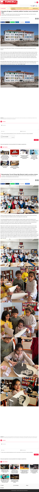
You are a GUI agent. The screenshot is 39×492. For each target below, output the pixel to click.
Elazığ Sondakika (26, 436)
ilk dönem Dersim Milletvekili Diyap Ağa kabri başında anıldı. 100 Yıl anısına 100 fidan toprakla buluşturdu (5, 157)
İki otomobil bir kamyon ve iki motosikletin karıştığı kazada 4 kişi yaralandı (34, 471)
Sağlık (27, 14)
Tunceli (14, 437)
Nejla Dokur (1, 437)
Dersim (4, 436)
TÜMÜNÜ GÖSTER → (36, 8)
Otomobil (25, 14)
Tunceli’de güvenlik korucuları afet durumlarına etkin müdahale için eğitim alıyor (34, 157)
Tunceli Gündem (21, 437)
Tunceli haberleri (30, 437)
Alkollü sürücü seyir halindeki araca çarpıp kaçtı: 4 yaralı (5, 471)
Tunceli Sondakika (34, 437)
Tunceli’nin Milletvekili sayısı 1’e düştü (14, 156)
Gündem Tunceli (30, 436)
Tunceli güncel (17, 437)
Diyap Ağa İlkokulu (11, 436)
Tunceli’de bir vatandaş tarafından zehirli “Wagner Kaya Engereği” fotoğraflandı (24, 157)
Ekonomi (11, 14)
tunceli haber (25, 437)
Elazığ (15, 436)
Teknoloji (31, 14)
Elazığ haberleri (22, 436)
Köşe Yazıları (19, 14)
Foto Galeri (13, 14)
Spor (29, 14)
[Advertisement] (19, 95)
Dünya (6, 14)
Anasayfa (3, 14)
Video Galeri (34, 14)
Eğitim (8, 14)
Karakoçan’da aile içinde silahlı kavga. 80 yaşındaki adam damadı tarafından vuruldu (24, 471)
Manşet (23, 14)
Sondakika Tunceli (10, 437)
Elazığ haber (17, 436)
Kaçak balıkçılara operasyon (5, 167)
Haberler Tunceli (35, 436)
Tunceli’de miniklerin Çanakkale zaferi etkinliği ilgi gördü (14, 167)
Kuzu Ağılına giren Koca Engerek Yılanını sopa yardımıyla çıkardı (5, 481)
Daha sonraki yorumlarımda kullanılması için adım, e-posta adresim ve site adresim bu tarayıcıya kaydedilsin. (17, 133)
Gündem (16, 14)
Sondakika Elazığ (6, 437)
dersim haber (7, 436)
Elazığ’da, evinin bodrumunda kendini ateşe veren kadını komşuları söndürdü (14, 471)
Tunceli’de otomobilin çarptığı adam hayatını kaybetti (14, 481)
